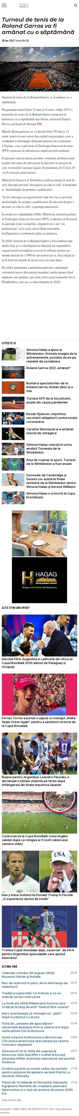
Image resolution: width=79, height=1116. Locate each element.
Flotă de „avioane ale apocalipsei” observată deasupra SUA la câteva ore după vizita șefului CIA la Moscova (35, 1027)
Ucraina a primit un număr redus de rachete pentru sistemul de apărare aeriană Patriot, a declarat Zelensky (36, 1072)
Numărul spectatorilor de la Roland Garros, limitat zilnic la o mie (49, 387)
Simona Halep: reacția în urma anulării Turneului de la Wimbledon (49, 448)
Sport (25, 608)
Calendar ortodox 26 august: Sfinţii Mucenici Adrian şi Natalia (28, 974)
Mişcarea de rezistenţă (39, 5)
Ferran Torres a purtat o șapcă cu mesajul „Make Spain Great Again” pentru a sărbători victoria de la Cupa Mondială (39, 722)
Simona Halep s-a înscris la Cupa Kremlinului (50, 495)
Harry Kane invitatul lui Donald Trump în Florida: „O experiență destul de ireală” (37, 897)
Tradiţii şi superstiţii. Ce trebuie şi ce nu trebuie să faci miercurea (31, 995)
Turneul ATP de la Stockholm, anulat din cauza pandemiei (48, 400)
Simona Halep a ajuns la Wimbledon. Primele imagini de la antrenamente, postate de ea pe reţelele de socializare (51, 355)
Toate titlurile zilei (11, 1100)
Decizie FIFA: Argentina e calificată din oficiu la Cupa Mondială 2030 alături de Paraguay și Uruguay (37, 663)
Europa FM (34, 124)
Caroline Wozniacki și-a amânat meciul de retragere (49, 431)
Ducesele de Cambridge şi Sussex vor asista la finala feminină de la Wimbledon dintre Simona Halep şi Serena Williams (51, 481)
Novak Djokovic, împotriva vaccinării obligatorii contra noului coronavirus (51, 417)
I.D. (27, 40)
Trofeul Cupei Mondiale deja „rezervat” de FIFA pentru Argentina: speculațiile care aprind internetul (38, 954)
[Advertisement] (39, 313)
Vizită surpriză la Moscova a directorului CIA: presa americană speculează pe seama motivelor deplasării (35, 1041)
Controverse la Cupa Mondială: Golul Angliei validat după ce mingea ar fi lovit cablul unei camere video (35, 840)
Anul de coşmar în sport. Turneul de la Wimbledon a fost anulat (50, 462)
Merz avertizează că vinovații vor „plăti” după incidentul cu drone (32, 1015)
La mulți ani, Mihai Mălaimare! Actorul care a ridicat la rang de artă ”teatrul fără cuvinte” (36, 1005)
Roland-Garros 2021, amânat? (48, 368)
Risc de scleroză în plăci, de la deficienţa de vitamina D (35, 985)
